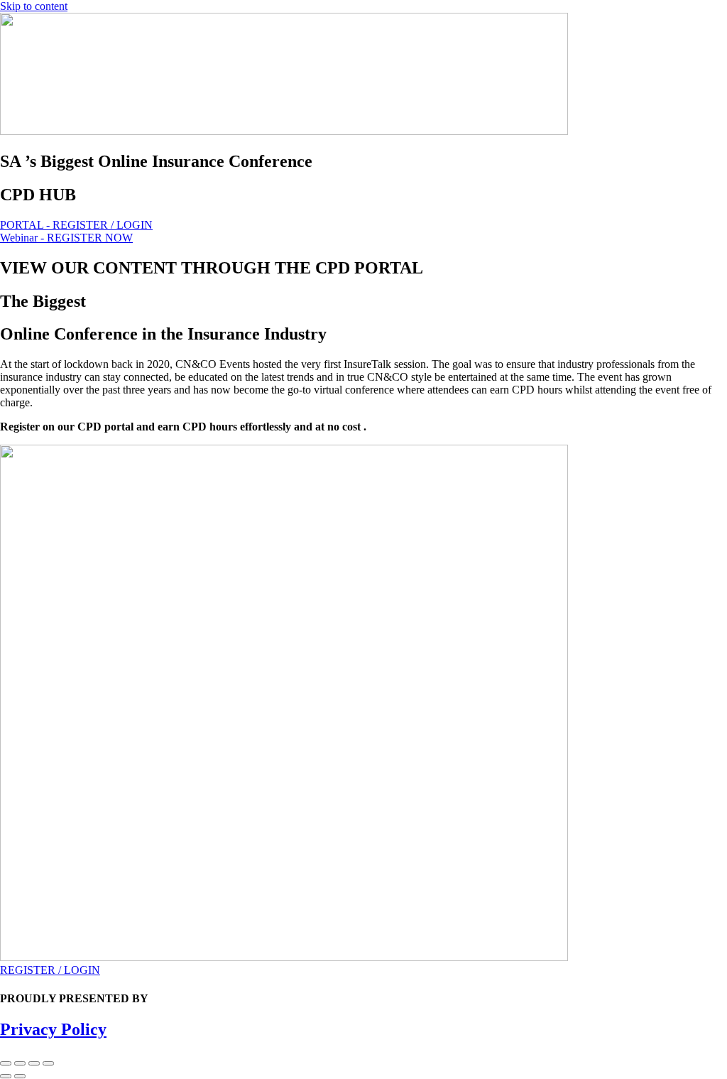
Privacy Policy (53, 1029)
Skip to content (33, 6)
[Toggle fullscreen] (20, 1063)
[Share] (34, 1063)
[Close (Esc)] (48, 1063)
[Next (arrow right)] (20, 1076)
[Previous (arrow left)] (5, 1076)
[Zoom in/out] (5, 1063)
